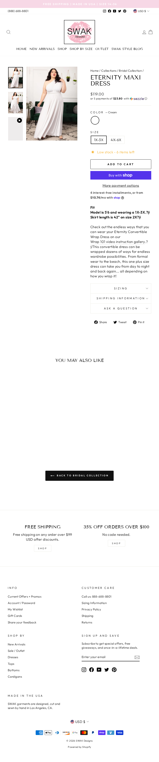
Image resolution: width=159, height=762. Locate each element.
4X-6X (116, 140)
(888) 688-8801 (18, 11)
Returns (87, 622)
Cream (95, 120)
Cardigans (15, 676)
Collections (108, 70)
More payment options (121, 185)
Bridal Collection (130, 70)
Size (94, 132)
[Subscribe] (137, 657)
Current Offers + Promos (24, 596)
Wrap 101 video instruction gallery (117, 241)
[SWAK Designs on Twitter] (106, 669)
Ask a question (121, 308)
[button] (120, 98)
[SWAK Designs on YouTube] (99, 669)
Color (103, 112)
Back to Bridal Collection (82, 475)
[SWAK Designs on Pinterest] (114, 669)
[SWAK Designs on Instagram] (84, 669)
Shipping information (121, 298)
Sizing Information (94, 603)
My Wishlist (15, 609)
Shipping (87, 616)
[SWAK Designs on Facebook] (91, 669)
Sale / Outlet (16, 651)
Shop (62, 49)
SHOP (42, 548)
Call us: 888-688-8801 (96, 596)
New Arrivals (42, 49)
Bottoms (13, 670)
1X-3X (98, 140)
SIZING (121, 288)
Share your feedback (22, 622)
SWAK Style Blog (127, 49)
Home (21, 49)
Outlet (102, 49)
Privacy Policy (91, 609)
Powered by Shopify (79, 746)
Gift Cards (15, 616)
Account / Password (21, 603)
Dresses (13, 657)
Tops (11, 664)
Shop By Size (81, 49)
